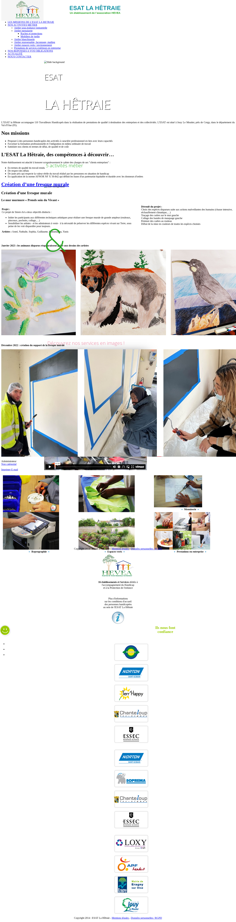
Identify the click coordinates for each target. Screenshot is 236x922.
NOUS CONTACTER (19, 56)
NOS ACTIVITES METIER (22, 25)
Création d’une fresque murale (35, 184)
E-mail (14, 469)
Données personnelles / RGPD (146, 548)
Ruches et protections (31, 33)
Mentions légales (120, 548)
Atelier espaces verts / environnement (33, 45)
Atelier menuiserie (23, 30)
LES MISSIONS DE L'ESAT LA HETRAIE (31, 22)
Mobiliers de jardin (30, 36)
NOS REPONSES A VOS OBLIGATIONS (30, 51)
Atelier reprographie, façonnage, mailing (34, 42)
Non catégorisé (9, 464)
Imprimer (6, 469)
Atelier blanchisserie (24, 39)
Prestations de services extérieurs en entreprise (37, 48)
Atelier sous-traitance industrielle (30, 27)
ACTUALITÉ (15, 53)
